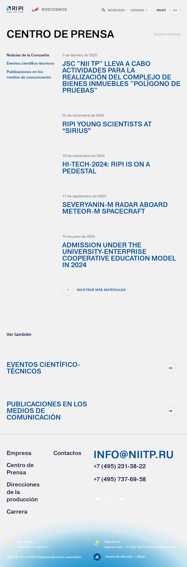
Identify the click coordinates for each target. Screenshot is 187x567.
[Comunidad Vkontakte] (121, 498)
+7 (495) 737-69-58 (120, 479)
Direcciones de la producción (23, 492)
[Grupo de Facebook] (109, 498)
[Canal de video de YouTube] (98, 498)
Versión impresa (166, 34)
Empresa (19, 453)
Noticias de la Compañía (28, 55)
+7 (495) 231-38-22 (120, 466)
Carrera (17, 511)
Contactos (67, 453)
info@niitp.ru (134, 455)
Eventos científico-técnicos (30, 63)
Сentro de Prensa (20, 468)
